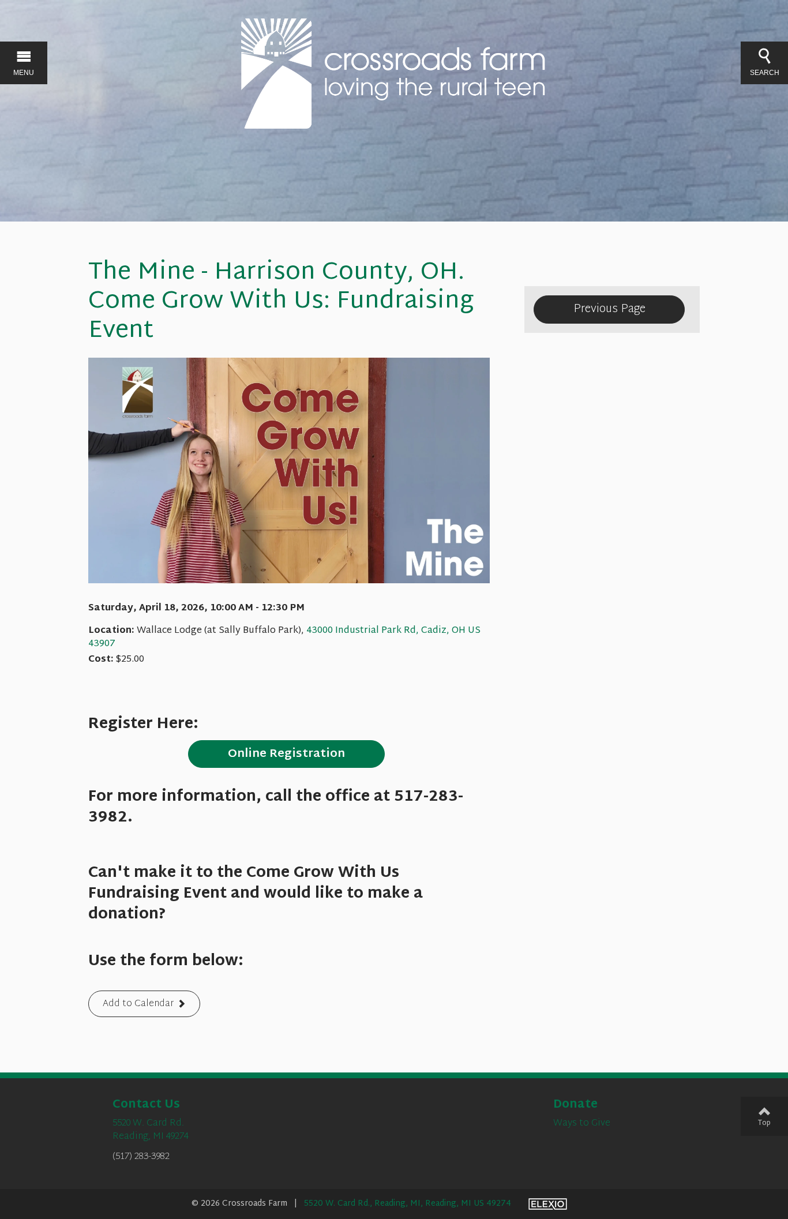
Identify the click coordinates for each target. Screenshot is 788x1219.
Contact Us (146, 1104)
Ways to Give (581, 1123)
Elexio (547, 1204)
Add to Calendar (138, 1004)
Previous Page (609, 309)
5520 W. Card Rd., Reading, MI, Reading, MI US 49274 (407, 1204)
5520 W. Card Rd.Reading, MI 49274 (150, 1130)
